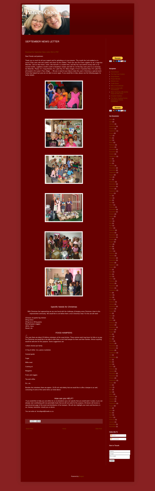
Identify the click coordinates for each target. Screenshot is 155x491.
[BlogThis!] (33, 421)
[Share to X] (35, 421)
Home (64, 428)
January (111, 124)
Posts (114, 435)
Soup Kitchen (115, 76)
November (112, 126)
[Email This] (31, 421)
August (111, 133)
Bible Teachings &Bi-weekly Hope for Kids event (119, 92)
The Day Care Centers (118, 74)
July (110, 158)
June (110, 119)
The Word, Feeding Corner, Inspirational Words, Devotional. (119, 99)
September (112, 131)
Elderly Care (115, 81)
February (112, 145)
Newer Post (29, 428)
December (112, 149)
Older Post (98, 428)
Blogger (81, 476)
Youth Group (115, 83)
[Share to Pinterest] (39, 421)
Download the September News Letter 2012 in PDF (42, 52)
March (111, 142)
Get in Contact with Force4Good (117, 88)
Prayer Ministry (115, 79)
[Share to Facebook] (37, 421)
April (110, 122)
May (110, 138)
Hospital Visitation (116, 96)
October (111, 128)
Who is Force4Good (117, 86)
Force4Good (42, 11)
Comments (115, 439)
